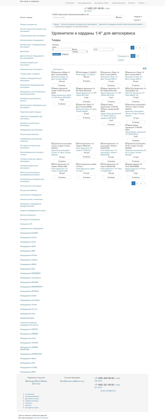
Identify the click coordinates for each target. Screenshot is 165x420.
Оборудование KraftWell (29, 233)
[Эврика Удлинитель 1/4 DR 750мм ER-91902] (86, 89)
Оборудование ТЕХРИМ (29, 343)
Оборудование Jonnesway (30, 300)
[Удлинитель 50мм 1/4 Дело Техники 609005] (86, 105)
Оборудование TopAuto (28, 260)
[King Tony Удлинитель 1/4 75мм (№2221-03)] (135, 89)
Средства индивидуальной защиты (33, 210)
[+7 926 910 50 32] (29, 381)
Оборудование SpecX (28, 358)
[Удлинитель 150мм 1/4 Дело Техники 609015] (111, 73)
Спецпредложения (84, 3)
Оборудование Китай (28, 242)
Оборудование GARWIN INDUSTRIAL (29, 348)
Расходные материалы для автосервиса (30, 146)
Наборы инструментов (28, 24)
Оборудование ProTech (28, 255)
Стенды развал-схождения (30, 74)
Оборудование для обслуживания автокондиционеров (32, 92)
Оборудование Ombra (28, 295)
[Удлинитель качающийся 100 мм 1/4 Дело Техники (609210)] (62, 145)
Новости (28, 405)
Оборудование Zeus (27, 313)
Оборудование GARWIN (29, 334)
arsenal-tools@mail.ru (108, 391)
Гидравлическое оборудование (31, 228)
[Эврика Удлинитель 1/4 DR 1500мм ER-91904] (111, 89)
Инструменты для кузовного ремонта (30, 99)
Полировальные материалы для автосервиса (32, 180)
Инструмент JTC (26, 224)
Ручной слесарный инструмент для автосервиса (33, 30)
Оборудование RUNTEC (29, 329)
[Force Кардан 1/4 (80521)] (86, 72)
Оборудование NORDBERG (30, 273)
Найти (120, 17)
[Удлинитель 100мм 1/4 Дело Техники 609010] (135, 73)
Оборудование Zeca (27, 269)
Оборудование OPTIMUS (29, 291)
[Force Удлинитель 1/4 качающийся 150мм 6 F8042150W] (111, 145)
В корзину (62, 85)
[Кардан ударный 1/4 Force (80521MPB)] (135, 165)
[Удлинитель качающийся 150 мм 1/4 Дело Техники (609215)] (135, 106)
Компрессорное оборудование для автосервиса (33, 106)
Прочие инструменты (28, 215)
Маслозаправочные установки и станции (32, 153)
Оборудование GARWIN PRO (31, 354)
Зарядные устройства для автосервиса (29, 124)
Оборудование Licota (28, 338)
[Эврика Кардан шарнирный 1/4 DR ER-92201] (135, 127)
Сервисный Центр (118, 3)
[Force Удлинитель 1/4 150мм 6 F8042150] (86, 144)
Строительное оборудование (31, 195)
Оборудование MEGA (28, 264)
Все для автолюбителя (28, 190)
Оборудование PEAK (28, 372)
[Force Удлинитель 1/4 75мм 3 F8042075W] (111, 165)
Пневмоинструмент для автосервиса (29, 63)
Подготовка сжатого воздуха (30, 112)
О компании (69, 3)
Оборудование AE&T (28, 251)
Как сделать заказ (31, 407)
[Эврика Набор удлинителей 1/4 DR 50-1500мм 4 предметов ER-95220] (111, 107)
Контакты (131, 3)
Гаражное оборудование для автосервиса (31, 79)
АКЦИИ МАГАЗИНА (27, 318)
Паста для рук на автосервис (31, 186)
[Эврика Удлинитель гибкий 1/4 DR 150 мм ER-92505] (62, 90)
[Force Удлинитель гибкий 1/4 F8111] (86, 165)
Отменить (65, 54)
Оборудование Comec (28, 237)
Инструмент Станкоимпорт (30, 219)
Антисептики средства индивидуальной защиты (29, 323)
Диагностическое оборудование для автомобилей (32, 57)
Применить (56, 54)
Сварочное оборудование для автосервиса (31, 117)
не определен (34, 1)
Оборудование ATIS (27, 363)
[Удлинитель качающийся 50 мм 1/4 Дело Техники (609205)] (135, 145)
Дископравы (24, 51)
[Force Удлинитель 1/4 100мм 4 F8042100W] (62, 165)
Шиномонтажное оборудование (32, 40)
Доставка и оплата (101, 3)
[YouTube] (36, 383)
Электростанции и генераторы (31, 199)
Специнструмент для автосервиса (32, 35)
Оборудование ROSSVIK (29, 282)
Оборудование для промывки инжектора (31, 140)
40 (138, 56)
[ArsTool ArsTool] (44, 381)
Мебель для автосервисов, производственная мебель (30, 173)
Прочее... (142, 3)
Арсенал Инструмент (41, 418)
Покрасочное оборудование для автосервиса (32, 86)
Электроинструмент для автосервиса (29, 166)
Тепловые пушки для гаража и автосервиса (31, 160)
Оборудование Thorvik (28, 304)
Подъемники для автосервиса (31, 69)
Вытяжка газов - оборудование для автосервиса (33, 45)
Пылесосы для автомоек (29, 134)
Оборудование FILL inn (28, 309)
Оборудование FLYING (28, 367)
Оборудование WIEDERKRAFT (31, 286)
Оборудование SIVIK (27, 246)
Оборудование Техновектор (30, 278)
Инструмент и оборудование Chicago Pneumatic (30, 205)
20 (133, 56)
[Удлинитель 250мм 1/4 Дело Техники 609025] (62, 73)
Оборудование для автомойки (31, 130)
